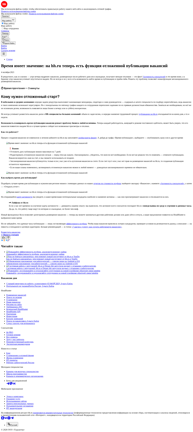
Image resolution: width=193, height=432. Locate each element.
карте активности (24, 197)
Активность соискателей (154, 77)
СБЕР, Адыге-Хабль (64, 283)
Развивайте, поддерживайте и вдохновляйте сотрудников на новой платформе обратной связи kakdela (52, 273)
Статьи (9, 59)
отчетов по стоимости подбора (107, 183)
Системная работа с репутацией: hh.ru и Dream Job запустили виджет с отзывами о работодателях (50, 268)
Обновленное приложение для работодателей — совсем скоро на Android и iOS (42, 264)
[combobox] (12, 424)
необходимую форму (87, 138)
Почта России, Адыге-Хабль (41, 286)
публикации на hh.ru (148, 114)
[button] (4, 46)
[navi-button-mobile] (3, 54)
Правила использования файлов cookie (46, 14)
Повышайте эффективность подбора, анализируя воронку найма (35, 254)
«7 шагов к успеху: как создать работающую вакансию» (97, 227)
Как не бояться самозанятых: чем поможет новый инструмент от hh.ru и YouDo (41, 259)
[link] (5, 39)
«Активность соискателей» (172, 183)
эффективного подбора (76, 224)
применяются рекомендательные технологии (53, 413)
